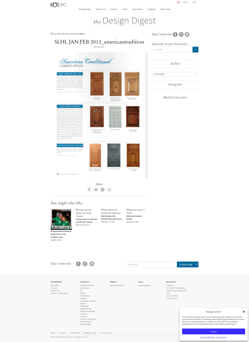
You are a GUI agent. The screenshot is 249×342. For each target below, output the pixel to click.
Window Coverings (87, 311)
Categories (158, 74)
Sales (124, 9)
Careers (151, 9)
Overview (170, 285)
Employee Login (90, 333)
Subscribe (185, 264)
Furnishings (84, 296)
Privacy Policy (221, 337)
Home (53, 333)
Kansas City (55, 290)
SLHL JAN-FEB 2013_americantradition (99, 42)
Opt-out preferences (207, 337)
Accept (214, 331)
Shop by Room (86, 321)
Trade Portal (75, 333)
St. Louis (54, 288)
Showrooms (85, 9)
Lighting (83, 298)
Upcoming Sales (144, 285)
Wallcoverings (85, 309)
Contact (185, 2)
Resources (137, 9)
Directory (165, 9)
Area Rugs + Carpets (88, 301)
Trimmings (84, 306)
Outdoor (83, 314)
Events (113, 9)
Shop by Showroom (88, 319)
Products (100, 9)
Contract (83, 316)
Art (81, 290)
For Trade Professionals (175, 288)
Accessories (85, 288)
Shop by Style (85, 324)
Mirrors (83, 293)
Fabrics (83, 303)
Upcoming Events (116, 285)
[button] (244, 311)
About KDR (55, 285)
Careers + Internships (59, 293)
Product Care (171, 298)
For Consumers (172, 296)
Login (194, 2)
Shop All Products (87, 285)
